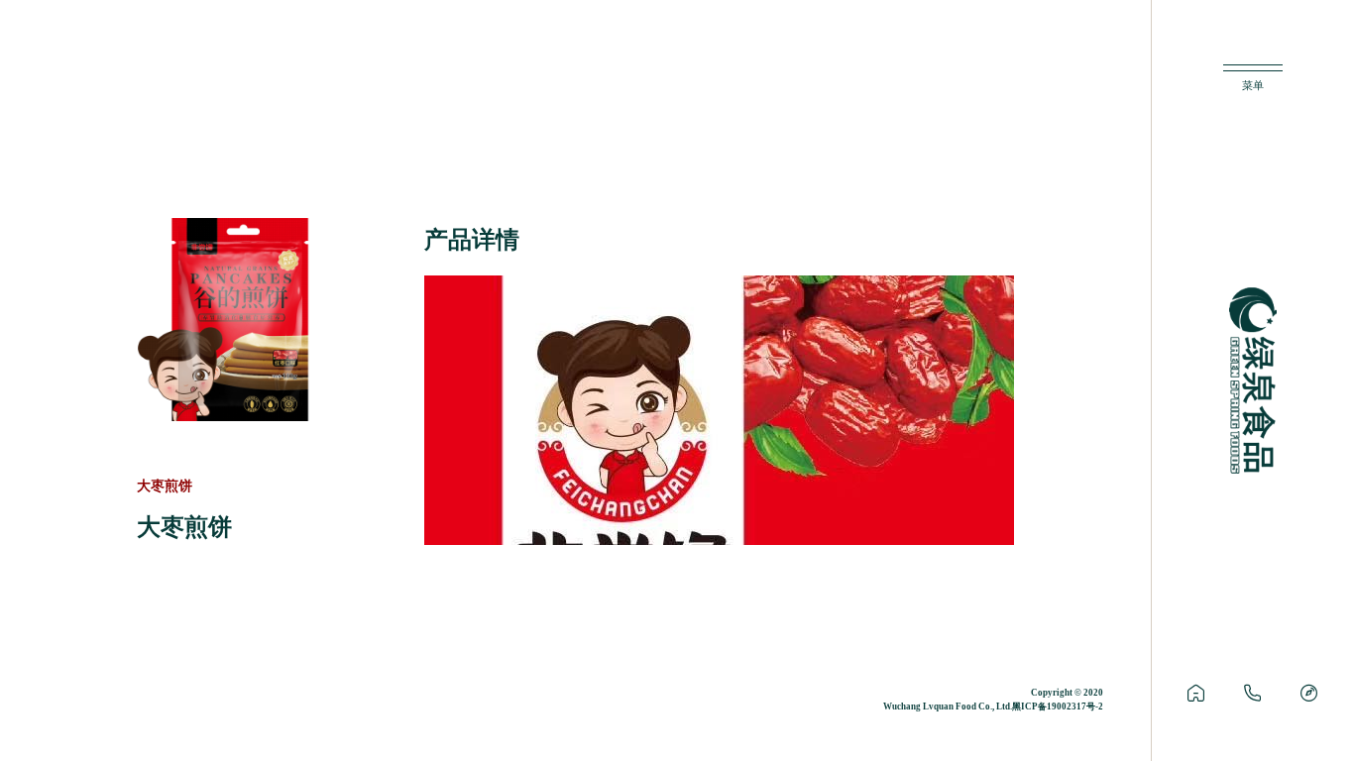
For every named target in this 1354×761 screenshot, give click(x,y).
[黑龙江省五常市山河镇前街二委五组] (1308, 693)
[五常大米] (1195, 693)
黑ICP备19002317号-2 (1057, 706)
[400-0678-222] (1252, 693)
